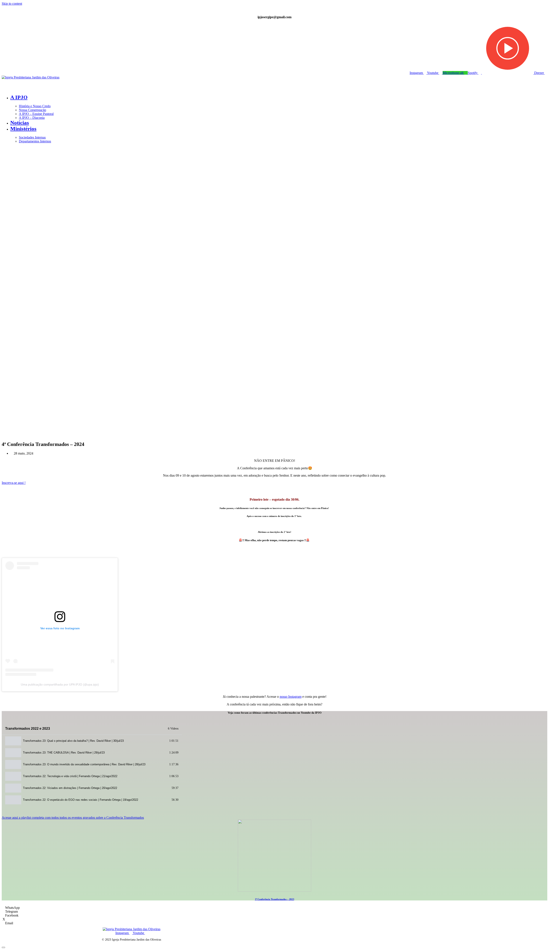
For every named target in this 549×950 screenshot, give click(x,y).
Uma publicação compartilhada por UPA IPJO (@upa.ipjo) (60, 684)
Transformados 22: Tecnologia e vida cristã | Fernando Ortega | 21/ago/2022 (70, 776)
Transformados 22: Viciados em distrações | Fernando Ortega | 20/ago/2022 (70, 788)
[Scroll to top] (3, 947)
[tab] (92, 741)
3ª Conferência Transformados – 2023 (274, 899)
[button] (274, 87)
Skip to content (12, 3)
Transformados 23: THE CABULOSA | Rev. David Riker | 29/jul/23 (64, 752)
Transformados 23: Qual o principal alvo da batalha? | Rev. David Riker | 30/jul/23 (73, 740)
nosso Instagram (291, 696)
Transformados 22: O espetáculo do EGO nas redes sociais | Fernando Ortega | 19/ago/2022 (80, 799)
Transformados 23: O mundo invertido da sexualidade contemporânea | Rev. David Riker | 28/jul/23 (84, 764)
